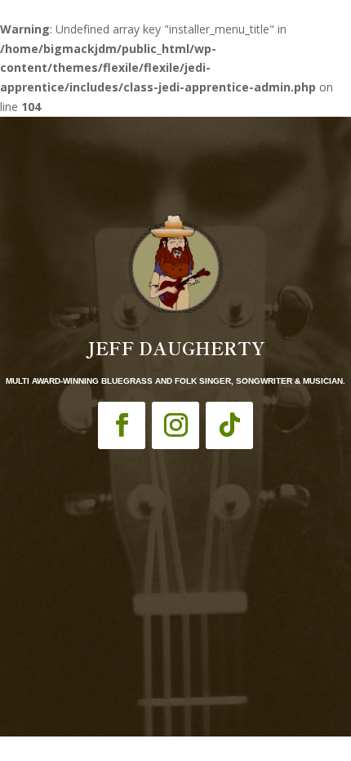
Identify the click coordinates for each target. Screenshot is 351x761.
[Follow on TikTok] (229, 425)
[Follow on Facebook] (121, 425)
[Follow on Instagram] (175, 425)
